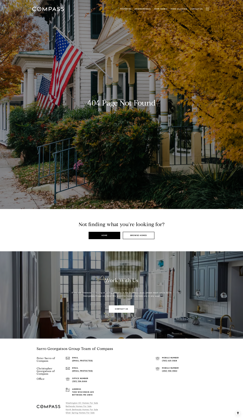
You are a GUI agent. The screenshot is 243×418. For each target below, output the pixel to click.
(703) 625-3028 (169, 361)
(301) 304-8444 (79, 381)
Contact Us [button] (121, 309)
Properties (125, 9)
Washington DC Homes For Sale (82, 403)
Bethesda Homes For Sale (79, 406)
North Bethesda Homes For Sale (82, 409)
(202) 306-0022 (169, 371)
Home (104, 235)
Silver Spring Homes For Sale (80, 413)
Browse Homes (138, 235)
